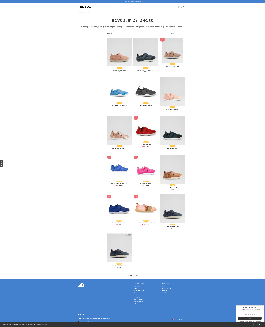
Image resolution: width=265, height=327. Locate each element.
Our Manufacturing (138, 301)
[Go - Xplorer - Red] (145, 128)
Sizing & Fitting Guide (139, 290)
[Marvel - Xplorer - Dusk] (172, 50)
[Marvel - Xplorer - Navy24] (172, 208)
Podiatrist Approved (138, 299)
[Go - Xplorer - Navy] (172, 130)
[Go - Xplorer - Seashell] (172, 91)
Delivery (164, 286)
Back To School (131, 1)
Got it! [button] (258, 324)
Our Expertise (137, 295)
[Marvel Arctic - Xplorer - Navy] (145, 52)
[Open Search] (178, 7)
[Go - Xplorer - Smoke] (145, 89)
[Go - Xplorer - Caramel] (172, 169)
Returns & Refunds (166, 288)
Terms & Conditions (166, 292)
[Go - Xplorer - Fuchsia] (145, 167)
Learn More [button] (44, 324)
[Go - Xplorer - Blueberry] (119, 206)
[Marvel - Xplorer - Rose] (119, 52)
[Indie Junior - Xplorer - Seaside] (145, 206)
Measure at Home (138, 292)
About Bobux (137, 286)
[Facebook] (6, 1)
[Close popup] (262, 307)
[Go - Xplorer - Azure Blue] (119, 89)
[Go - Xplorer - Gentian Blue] (119, 167)
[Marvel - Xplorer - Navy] (119, 248)
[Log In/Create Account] (181, 7)
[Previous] (71, 1)
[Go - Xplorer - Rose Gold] (119, 130)
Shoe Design (137, 297)
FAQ (135, 303)
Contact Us (136, 288)
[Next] (194, 1)
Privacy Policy (165, 290)
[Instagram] (8, 1)
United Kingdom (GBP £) (179, 319)
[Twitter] (10, 1)
